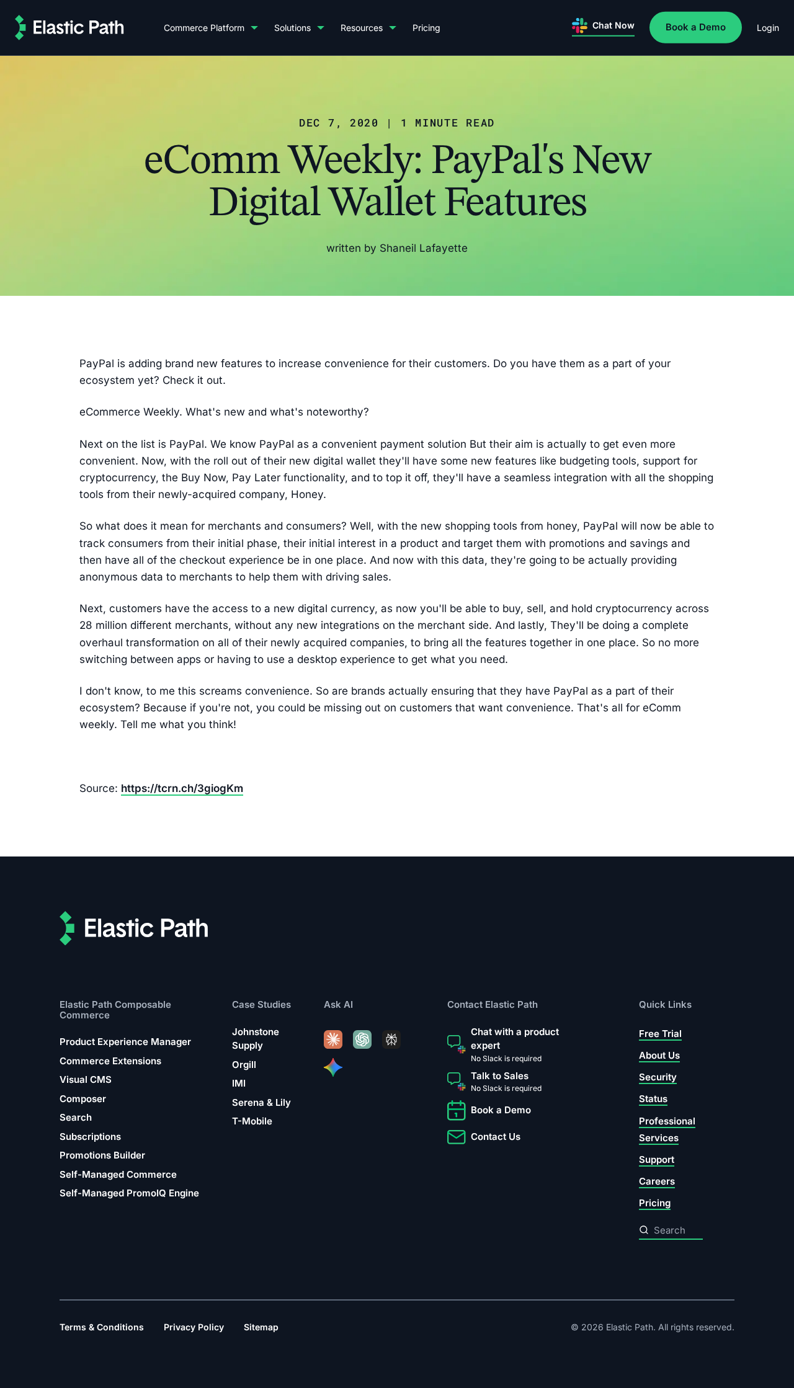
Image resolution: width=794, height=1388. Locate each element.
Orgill (244, 1064)
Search (76, 1117)
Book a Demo (696, 27)
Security (658, 1077)
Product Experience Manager (125, 1042)
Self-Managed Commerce (118, 1174)
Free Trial (660, 1033)
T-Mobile (252, 1121)
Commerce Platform (204, 27)
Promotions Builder (102, 1155)
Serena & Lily (261, 1102)
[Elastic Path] (69, 27)
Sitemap (261, 1327)
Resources (362, 27)
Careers (657, 1181)
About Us (659, 1055)
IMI (239, 1083)
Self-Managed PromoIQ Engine (129, 1193)
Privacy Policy (194, 1327)
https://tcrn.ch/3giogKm (182, 788)
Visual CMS (86, 1079)
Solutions (292, 27)
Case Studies (261, 1004)
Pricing (426, 27)
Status (653, 1099)
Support (656, 1159)
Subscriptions (90, 1136)
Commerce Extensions (110, 1061)
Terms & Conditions (102, 1327)
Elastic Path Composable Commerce (115, 1009)
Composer (83, 1099)
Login (768, 27)
